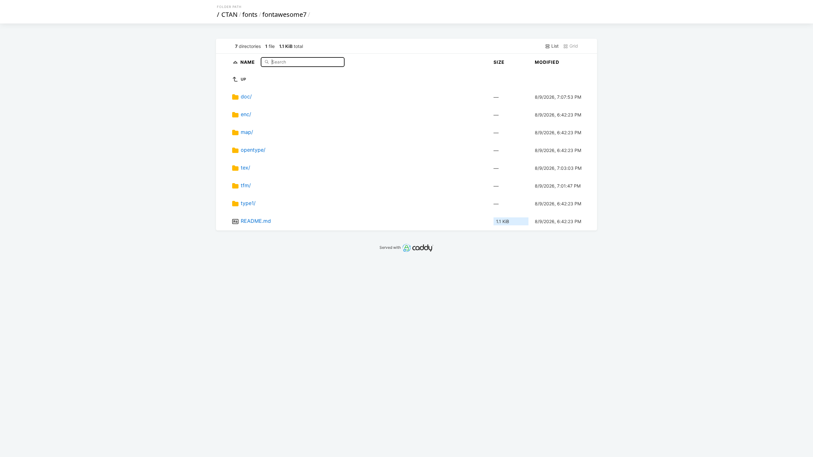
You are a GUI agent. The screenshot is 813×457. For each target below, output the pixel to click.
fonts (250, 14)
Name (248, 61)
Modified (547, 62)
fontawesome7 (284, 14)
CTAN (229, 14)
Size (499, 62)
